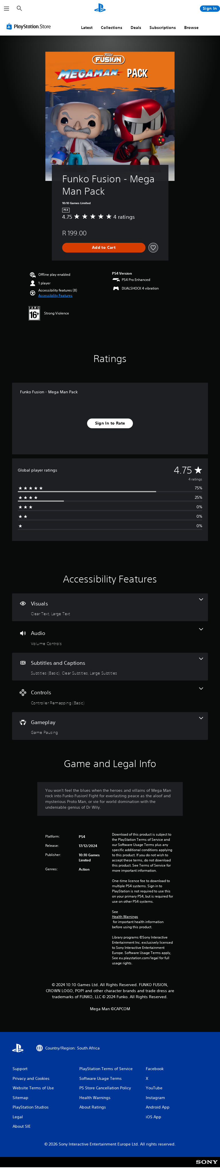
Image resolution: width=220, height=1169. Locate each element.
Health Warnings (125, 916)
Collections (111, 27)
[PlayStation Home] (100, 9)
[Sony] (207, 1165)
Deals (136, 27)
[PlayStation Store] (30, 26)
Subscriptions (163, 27)
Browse (191, 27)
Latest (87, 27)
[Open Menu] (6, 8)
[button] (55, 295)
